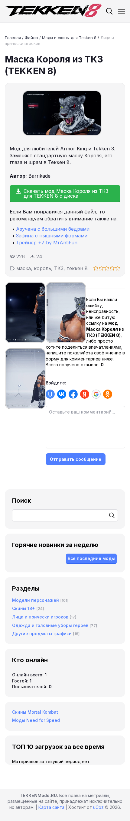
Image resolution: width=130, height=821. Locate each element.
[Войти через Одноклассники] (107, 394)
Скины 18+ (23, 608)
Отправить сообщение (75, 459)
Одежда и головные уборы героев (50, 625)
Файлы (31, 37)
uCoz (98, 807)
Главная (13, 37)
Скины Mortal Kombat (35, 712)
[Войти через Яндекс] (84, 394)
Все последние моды (91, 558)
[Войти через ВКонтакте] (61, 394)
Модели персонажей (35, 600)
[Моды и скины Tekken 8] (53, 11)
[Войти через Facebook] (73, 394)
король (42, 268)
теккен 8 (77, 268)
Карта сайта (51, 807)
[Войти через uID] (50, 394)
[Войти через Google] (96, 394)
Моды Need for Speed (36, 720)
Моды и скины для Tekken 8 (69, 37)
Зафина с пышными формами (51, 236)
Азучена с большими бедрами (52, 229)
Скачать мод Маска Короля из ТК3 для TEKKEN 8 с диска (66, 193)
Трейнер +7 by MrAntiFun (46, 243)
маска (23, 268)
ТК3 (58, 268)
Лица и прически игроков (40, 616)
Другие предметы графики (42, 633)
